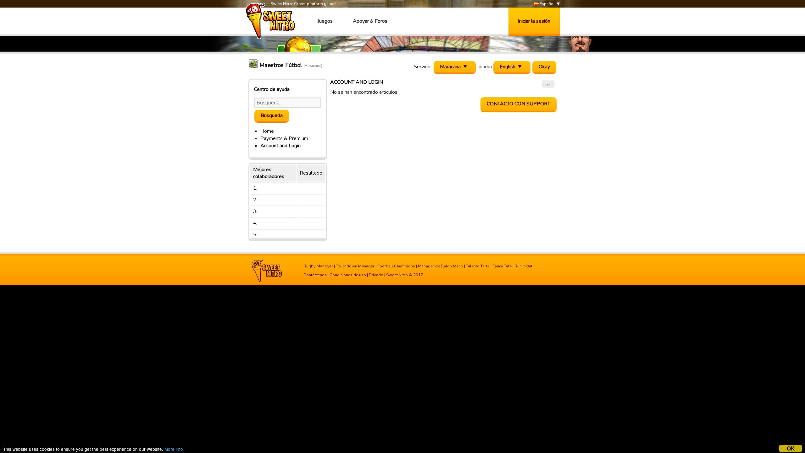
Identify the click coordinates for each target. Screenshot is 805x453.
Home (267, 131)
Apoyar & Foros (370, 21)
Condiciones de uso (348, 275)
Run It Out (523, 266)
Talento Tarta (478, 266)
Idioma (484, 66)
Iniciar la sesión (534, 21)
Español (547, 4)
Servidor (423, 66)
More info (173, 449)
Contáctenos (315, 275)
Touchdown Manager (355, 266)
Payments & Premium (284, 138)
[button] (548, 84)
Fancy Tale (502, 266)
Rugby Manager (318, 266)
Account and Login (280, 145)
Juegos (325, 21)
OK (791, 448)
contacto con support (518, 103)
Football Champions (396, 266)
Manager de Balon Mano (440, 266)
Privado (376, 275)
